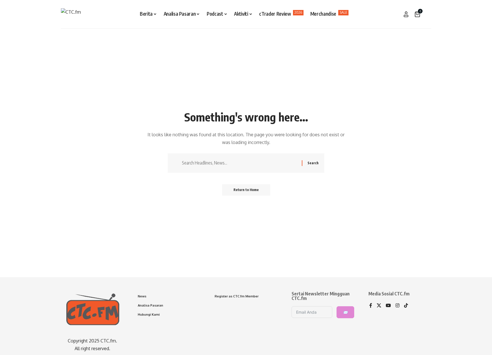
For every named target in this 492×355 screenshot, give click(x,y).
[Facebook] (370, 306)
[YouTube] (388, 306)
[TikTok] (406, 306)
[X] (379, 306)
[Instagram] (397, 306)
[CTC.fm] (71, 14)
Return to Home (246, 190)
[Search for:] (240, 163)
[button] (427, 14)
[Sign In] (406, 14)
